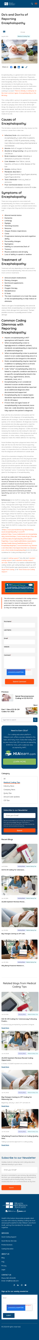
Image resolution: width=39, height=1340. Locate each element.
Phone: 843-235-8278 (9, 1278)
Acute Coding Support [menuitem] (9, 1237)
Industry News (9, 786)
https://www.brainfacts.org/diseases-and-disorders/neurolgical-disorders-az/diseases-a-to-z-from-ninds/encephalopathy (19, 548)
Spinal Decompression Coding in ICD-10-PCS (24, 697)
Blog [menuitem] (3, 1258)
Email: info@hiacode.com (10, 1281)
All (4, 779)
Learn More (19, 761)
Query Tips (8, 793)
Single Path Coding (8, 569)
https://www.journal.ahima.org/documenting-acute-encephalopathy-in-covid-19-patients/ (18, 532)
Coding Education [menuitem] (8, 1249)
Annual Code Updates (12, 797)
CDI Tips (7, 800)
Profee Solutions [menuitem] (7, 1245)
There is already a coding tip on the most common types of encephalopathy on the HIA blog (19, 93)
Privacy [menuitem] (4, 1266)
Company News (9, 790)
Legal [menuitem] (3, 1270)
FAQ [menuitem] (3, 1262)
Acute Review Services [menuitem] (9, 1241)
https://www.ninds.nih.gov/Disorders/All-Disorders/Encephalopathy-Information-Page (19, 539)
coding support (13, 558)
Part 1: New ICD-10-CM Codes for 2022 (10, 710)
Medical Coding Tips (24, 36)
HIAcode (22, 32)
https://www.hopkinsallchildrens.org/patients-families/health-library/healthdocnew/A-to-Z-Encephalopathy (19, 543)
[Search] (35, 720)
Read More (5, 1028)
